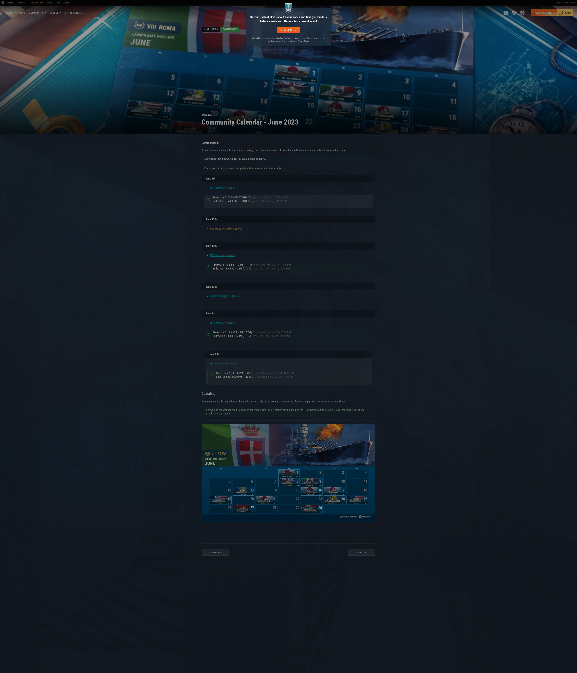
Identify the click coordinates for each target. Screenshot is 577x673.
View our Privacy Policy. (300, 41)
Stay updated (288, 30)
